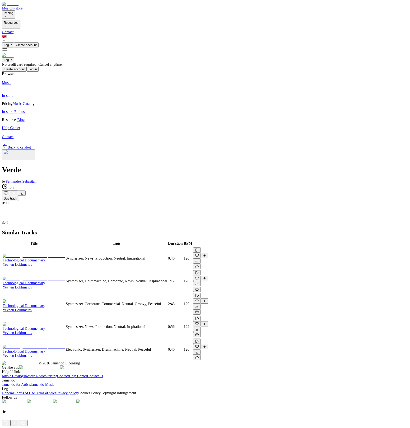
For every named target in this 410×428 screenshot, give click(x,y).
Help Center (78, 376)
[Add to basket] (197, 266)
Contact (8, 32)
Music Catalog (13, 376)
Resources (11, 22)
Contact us (95, 376)
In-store (17, 8)
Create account (26, 45)
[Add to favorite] (6, 193)
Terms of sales (45, 393)
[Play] (18, 154)
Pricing (8, 13)
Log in (8, 45)
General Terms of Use (18, 393)
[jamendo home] (10, 4)
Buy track (10, 198)
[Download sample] (22, 193)
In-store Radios (35, 376)
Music (6, 8)
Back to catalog (19, 147)
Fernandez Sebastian (21, 181)
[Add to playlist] (14, 193)
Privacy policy (67, 393)
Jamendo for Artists (16, 384)
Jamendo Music (42, 384)
